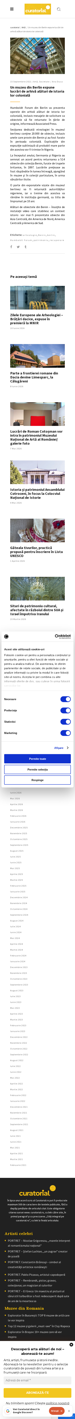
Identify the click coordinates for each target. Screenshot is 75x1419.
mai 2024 (15, 938)
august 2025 (16, 850)
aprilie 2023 (16, 1013)
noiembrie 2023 (18, 973)
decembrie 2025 (19, 827)
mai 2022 (15, 1077)
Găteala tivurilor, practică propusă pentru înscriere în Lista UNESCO (36, 551)
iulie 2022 (15, 1066)
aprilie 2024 (16, 944)
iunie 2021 (15, 1141)
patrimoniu (41, 240)
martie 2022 (16, 1089)
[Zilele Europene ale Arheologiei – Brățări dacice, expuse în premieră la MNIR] (37, 298)
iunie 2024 (15, 932)
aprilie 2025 (16, 874)
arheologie (30, 235)
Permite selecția (37, 769)
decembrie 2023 (19, 967)
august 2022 (16, 1060)
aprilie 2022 (16, 1083)
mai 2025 (15, 868)
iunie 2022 (15, 1072)
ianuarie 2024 (17, 961)
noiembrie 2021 (18, 1112)
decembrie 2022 (19, 1037)
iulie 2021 (15, 1136)
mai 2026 (15, 798)
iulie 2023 (15, 996)
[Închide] (69, 1411)
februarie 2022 (18, 1095)
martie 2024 (16, 949)
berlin (51, 235)
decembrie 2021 (19, 1106)
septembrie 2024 (19, 914)
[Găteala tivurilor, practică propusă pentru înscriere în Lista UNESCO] (37, 530)
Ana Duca (57, 81)
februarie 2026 (18, 816)
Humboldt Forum (21, 240)
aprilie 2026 (16, 804)
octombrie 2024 (18, 909)
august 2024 (16, 920)
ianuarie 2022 (17, 1101)
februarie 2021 (18, 1165)
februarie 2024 (18, 955)
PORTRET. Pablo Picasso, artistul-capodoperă (36, 1274)
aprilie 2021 (16, 1153)
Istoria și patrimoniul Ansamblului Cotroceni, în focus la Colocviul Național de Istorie (37, 493)
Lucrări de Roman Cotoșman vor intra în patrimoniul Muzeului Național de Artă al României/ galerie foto (36, 437)
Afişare (59, 747)
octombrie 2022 (18, 1048)
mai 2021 (15, 1147)
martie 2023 (16, 1019)
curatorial (14, 27)
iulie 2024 (15, 926)
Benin (42, 235)
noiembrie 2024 (18, 903)
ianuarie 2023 (17, 1031)
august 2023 (16, 990)
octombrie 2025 (18, 839)
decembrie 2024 (19, 897)
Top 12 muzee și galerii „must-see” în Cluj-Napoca (39, 1326)
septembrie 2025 (19, 845)
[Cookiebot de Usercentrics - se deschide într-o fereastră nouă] (55, 636)
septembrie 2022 (19, 1054)
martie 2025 (16, 880)
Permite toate (37, 758)
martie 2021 (16, 1159)
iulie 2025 (15, 856)
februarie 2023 (18, 1025)
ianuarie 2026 (17, 821)
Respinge (37, 780)
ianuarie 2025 (17, 891)
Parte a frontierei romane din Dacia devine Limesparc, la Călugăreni (34, 377)
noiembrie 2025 (18, 833)
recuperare (57, 240)
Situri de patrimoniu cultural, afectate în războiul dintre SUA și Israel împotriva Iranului (36, 610)
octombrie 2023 (18, 978)
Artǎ (23, 27)
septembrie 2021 (19, 1124)
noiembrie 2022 (18, 1042)
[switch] (65, 710)
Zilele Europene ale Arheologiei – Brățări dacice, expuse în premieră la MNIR (36, 319)
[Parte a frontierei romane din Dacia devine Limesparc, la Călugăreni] (37, 356)
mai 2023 (15, 1008)
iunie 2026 (15, 792)
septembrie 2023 (19, 984)
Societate (44, 81)
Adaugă (55, 1411)
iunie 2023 (15, 1002)
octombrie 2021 (18, 1118)
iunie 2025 (15, 862)
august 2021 (16, 1130)
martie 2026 (16, 810)
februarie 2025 (18, 885)
